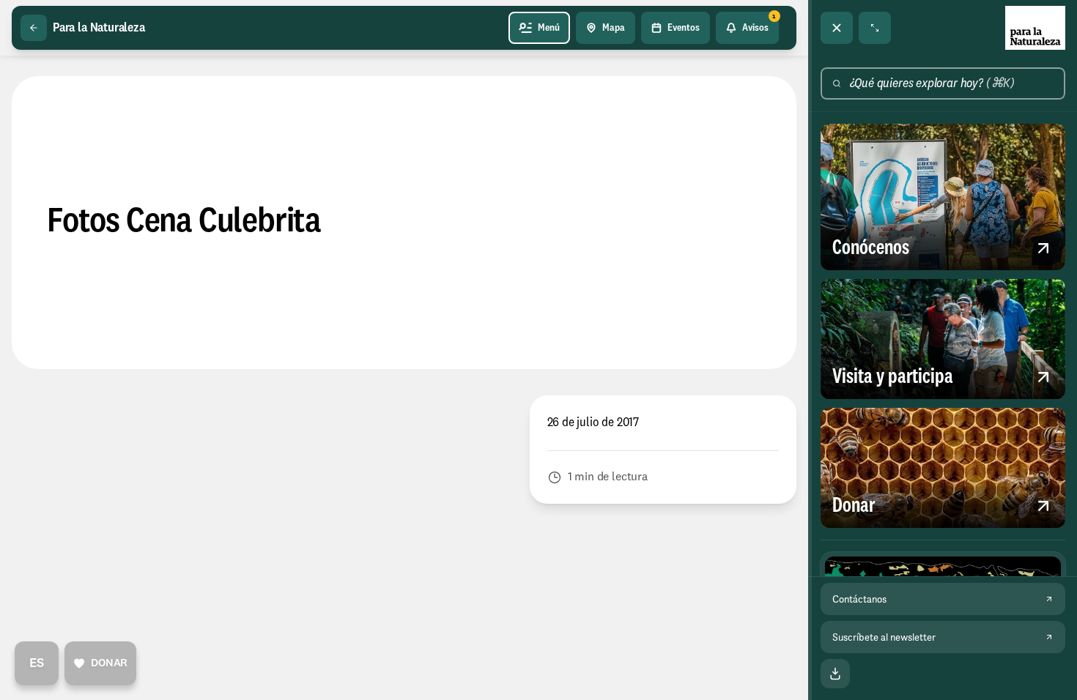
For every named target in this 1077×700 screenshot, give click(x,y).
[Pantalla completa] (875, 28)
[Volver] (34, 28)
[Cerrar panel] (837, 28)
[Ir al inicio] (1035, 28)
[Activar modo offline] (835, 673)
